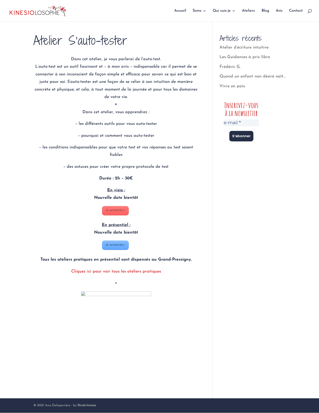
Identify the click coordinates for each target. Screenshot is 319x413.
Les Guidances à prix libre (245, 57)
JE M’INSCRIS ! (115, 210)
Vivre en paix (232, 86)
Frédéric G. (230, 67)
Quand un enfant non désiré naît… (253, 76)
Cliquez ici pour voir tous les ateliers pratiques (116, 272)
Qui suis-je (222, 11)
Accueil (180, 11)
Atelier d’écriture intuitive (244, 48)
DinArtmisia (87, 405)
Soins (197, 11)
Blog (265, 11)
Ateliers (248, 11)
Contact (296, 11)
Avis (279, 11)
